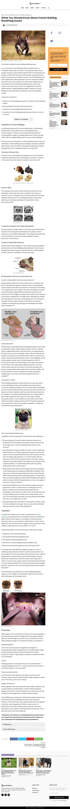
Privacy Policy (63, 800)
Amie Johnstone (22, 774)
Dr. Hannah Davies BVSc (11, 25)
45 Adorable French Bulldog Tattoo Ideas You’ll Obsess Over (54, 105)
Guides (50, 91)
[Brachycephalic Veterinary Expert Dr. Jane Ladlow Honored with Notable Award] (26, 763)
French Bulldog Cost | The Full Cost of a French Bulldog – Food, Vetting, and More (54, 96)
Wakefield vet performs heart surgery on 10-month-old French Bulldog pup (54, 124)
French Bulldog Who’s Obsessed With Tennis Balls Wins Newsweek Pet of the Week (54, 85)
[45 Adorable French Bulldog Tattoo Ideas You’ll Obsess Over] (64, 105)
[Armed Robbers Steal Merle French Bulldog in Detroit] (64, 113)
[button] (48, 7)
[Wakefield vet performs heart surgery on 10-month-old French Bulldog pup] (64, 122)
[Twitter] (51, 41)
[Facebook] (51, 33)
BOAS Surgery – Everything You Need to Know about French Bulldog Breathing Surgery (34, 746)
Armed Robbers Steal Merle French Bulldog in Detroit (54, 114)
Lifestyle (51, 102)
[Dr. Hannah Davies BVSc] (4, 25)
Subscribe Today (58, 69)
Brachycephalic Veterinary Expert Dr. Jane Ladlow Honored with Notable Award (26, 772)
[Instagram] (59, 33)
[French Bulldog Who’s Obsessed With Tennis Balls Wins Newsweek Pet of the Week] (64, 83)
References (7, 724)
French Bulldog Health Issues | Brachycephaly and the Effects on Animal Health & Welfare (8, 772)
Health (2, 14)
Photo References (9, 729)
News (50, 81)
